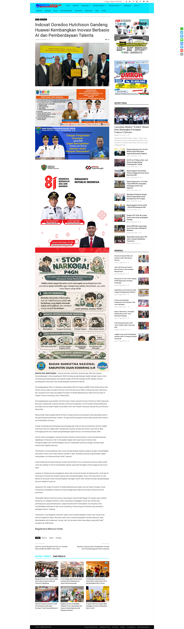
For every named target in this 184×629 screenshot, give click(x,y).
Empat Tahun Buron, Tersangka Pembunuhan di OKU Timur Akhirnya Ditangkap (124, 314)
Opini (97, 11)
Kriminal (39, 11)
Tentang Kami (131, 627)
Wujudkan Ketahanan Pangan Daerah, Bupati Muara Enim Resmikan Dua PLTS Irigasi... (137, 197)
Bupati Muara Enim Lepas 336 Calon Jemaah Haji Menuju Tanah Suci (137, 239)
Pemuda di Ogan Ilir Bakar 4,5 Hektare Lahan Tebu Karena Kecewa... (123, 258)
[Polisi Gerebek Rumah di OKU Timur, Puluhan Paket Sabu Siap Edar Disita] (143, 325)
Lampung (127, 5)
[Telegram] (182, 32)
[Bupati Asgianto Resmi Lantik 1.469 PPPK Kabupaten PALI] (119, 208)
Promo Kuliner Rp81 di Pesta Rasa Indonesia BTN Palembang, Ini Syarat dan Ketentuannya (71, 581)
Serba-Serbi (88, 11)
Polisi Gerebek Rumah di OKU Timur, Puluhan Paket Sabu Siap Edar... (124, 325)
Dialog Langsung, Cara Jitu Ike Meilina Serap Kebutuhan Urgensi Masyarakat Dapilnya (137, 151)
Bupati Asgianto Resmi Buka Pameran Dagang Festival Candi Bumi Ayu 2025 (138, 173)
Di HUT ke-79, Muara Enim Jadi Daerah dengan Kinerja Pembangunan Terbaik (137, 162)
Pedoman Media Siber (91, 627)
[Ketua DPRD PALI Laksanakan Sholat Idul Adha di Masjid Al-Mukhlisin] (119, 228)
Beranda (37, 16)
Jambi (136, 5)
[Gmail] (182, 50)
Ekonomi (44, 538)
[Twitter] (140, 1)
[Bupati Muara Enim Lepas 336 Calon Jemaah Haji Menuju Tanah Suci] (119, 239)
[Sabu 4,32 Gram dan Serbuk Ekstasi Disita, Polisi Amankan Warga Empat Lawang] (143, 270)
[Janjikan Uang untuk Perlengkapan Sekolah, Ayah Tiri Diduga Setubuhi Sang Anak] (143, 337)
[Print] (182, 54)
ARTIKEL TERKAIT (43, 556)
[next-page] (40, 614)
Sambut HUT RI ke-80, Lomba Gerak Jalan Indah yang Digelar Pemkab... (137, 217)
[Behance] (129, 1)
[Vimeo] (143, 1)
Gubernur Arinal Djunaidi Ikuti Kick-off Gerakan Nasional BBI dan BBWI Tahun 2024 (51, 548)
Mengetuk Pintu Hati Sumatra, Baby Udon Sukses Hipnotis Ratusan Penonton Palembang (46, 581)
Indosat (51, 538)
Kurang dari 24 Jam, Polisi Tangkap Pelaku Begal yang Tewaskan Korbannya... (125, 281)
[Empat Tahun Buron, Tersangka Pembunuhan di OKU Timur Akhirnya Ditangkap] (143, 314)
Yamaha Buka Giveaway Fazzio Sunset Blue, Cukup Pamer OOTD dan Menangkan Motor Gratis (96, 581)
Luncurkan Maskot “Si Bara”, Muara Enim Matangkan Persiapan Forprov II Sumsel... (131, 130)
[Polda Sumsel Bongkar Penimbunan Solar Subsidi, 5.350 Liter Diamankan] (143, 303)
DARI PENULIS (59, 556)
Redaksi (123, 627)
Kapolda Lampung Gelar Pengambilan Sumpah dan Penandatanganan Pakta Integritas (93, 548)
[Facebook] (133, 1)
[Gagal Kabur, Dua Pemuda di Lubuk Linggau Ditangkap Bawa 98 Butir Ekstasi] (143, 292)
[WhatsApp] (182, 29)
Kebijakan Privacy (105, 627)
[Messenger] (182, 36)
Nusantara (84, 5)
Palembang (39, 576)
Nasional (75, 5)
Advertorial (78, 11)
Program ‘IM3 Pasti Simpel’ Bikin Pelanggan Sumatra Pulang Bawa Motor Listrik (96, 606)
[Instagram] (136, 1)
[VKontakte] (147, 1)
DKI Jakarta (89, 576)
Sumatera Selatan (98, 5)
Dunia (55, 11)
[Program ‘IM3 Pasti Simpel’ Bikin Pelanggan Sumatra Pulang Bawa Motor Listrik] (97, 594)
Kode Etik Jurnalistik (143, 627)
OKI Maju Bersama (66, 11)
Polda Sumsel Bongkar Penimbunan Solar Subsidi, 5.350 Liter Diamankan (124, 302)
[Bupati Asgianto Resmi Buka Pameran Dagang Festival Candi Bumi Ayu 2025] (119, 173)
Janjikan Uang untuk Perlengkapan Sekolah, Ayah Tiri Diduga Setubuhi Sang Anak (125, 336)
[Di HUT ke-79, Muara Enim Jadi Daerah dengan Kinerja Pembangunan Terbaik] (119, 162)
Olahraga (48, 11)
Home (68, 5)
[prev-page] (36, 614)
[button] (126, 1)
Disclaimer (115, 627)
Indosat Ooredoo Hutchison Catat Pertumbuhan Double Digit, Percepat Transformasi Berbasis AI (46, 606)
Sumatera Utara (114, 5)
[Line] (182, 39)
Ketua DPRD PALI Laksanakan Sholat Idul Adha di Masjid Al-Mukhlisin (137, 228)
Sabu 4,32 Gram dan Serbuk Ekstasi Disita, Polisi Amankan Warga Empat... (123, 269)
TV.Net (104, 11)
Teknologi (58, 538)
